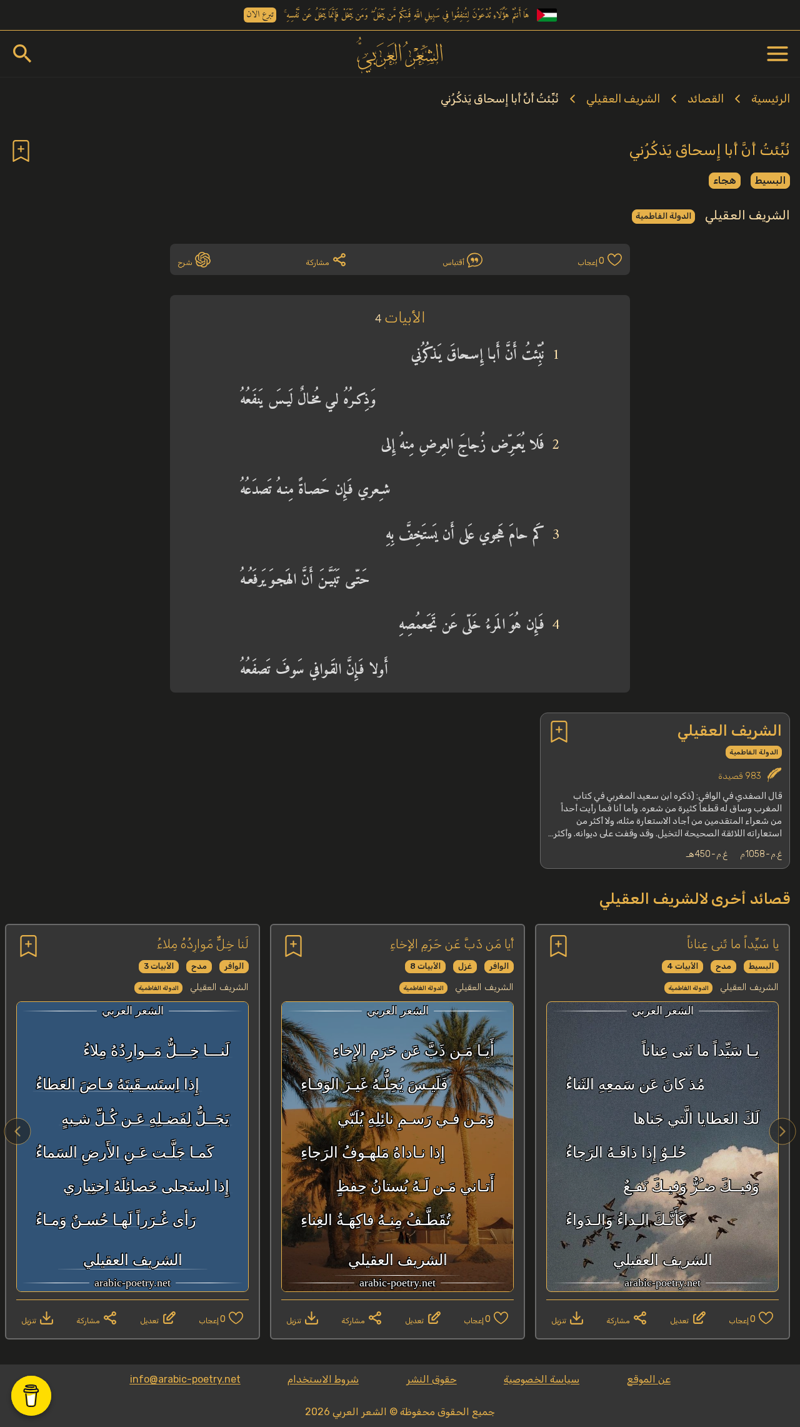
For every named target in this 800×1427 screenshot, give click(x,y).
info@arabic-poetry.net (185, 1379)
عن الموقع (649, 1379)
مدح (723, 966)
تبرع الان (260, 15)
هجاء (724, 180)
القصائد (706, 99)
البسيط (770, 180)
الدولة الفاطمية (663, 216)
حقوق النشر (431, 1379)
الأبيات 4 (682, 966)
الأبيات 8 (425, 966)
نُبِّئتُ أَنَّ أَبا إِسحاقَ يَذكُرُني (500, 99)
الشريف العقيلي (623, 99)
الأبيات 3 (159, 966)
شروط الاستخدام (323, 1379)
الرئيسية (770, 99)
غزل (465, 966)
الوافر (499, 966)
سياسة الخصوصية (541, 1379)
